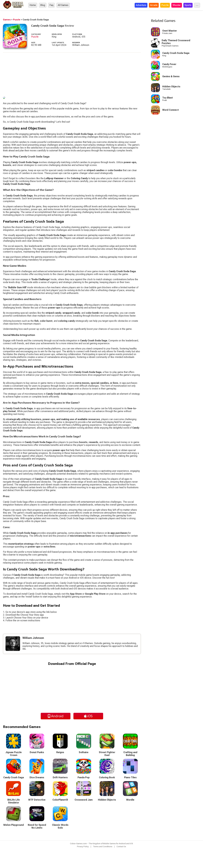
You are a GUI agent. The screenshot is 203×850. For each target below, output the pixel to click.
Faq (51, 5)
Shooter (177, 5)
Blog (42, 5)
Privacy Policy (83, 846)
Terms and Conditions (102, 846)
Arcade (154, 5)
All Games (63, 5)
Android (56, 716)
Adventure (141, 5)
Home (33, 5)
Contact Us (121, 846)
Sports (188, 5)
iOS (90, 716)
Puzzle (165, 5)
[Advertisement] (72, 73)
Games (7, 19)
